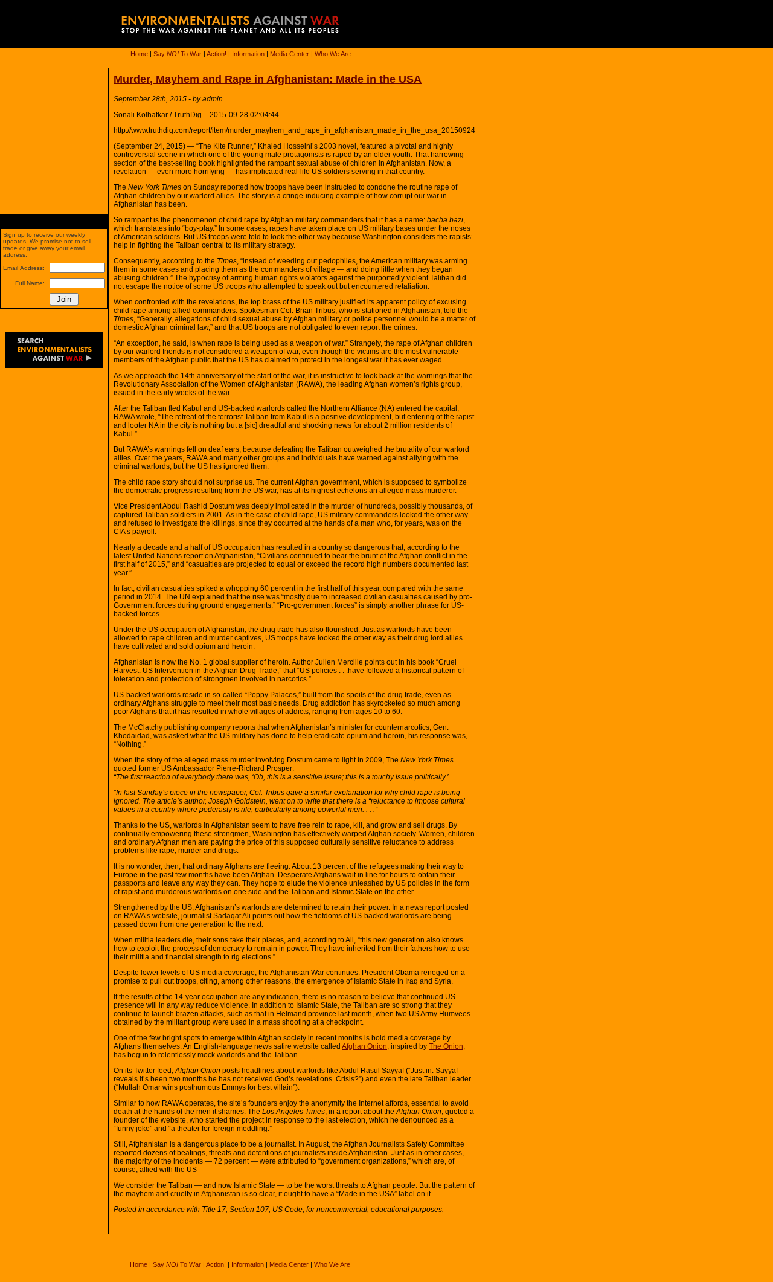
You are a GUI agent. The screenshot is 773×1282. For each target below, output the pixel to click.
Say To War (177, 53)
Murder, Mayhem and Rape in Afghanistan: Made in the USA (268, 79)
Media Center (289, 53)
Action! (216, 53)
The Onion (446, 1046)
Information (248, 53)
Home (139, 53)
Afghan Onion (364, 1046)
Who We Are (333, 53)
